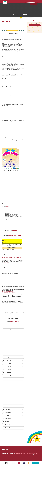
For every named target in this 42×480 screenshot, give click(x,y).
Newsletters (10, 20)
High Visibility (28, 453)
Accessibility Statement (33, 453)
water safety (7, 206)
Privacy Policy (20, 453)
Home (2, 20)
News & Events (6, 20)
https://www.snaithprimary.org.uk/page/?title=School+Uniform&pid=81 (11, 257)
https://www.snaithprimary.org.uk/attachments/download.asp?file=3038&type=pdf (13, 282)
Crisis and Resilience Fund (15, 141)
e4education (16, 453)
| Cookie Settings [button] (24, 453)
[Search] (36, 3)
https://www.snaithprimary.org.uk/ (14, 321)
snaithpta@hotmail (5, 262)
